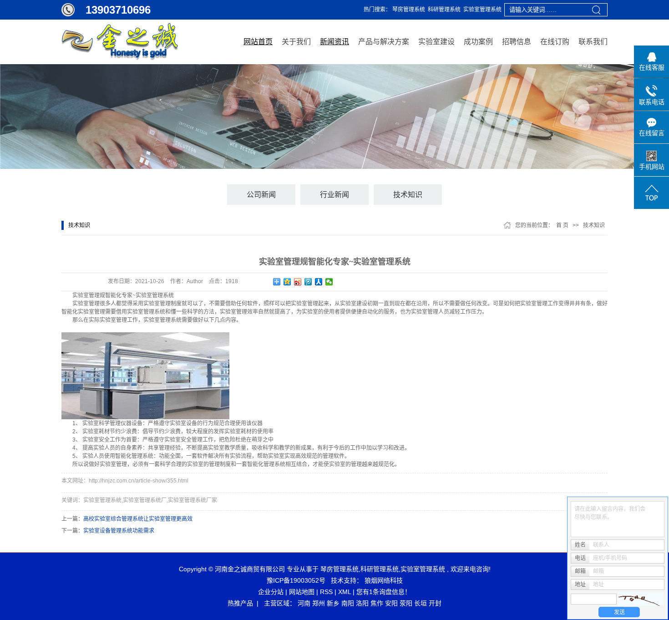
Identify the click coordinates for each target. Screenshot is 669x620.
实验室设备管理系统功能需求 (118, 531)
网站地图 (301, 591)
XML (344, 591)
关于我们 (296, 42)
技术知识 (407, 194)
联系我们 (593, 42)
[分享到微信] (329, 281)
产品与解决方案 (383, 42)
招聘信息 (516, 42)
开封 (435, 603)
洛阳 (362, 603)
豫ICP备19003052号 (296, 580)
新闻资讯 (334, 42)
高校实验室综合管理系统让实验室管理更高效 (138, 519)
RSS (326, 591)
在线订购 (554, 42)
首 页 (562, 225)
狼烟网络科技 (384, 580)
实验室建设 (436, 42)
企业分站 (271, 591)
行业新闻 (334, 194)
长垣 (420, 603)
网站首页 (258, 42)
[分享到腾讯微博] (308, 281)
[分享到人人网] (319, 281)
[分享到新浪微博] (298, 281)
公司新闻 (261, 194)
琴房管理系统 (408, 9)
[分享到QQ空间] (287, 281)
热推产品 (240, 603)
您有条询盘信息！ (383, 591)
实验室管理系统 (482, 9)
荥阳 (406, 603)
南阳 (347, 603)
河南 (304, 603)
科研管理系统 (444, 9)
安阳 (391, 603)
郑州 (318, 603)
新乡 (333, 603)
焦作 (376, 603)
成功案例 (478, 42)
